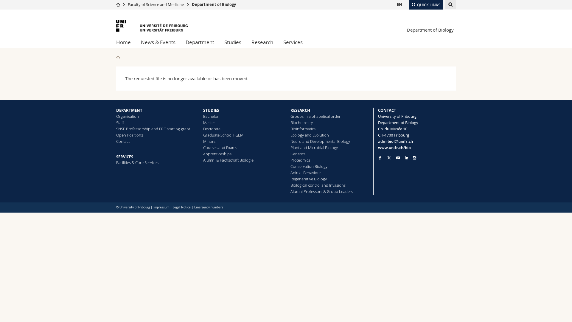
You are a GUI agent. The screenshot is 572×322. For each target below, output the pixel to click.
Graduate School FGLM (223, 135)
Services (293, 42)
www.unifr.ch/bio (394, 147)
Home (123, 42)
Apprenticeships (217, 154)
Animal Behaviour (305, 172)
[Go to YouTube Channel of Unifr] (398, 158)
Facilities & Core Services (137, 162)
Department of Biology (214, 4)
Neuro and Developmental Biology (320, 141)
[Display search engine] (450, 4)
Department (200, 42)
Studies (232, 42)
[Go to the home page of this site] (118, 57)
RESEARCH (300, 110)
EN (399, 4)
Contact (123, 141)
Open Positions (129, 135)
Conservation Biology (308, 166)
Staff (120, 122)
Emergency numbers (208, 207)
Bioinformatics (302, 128)
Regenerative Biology (308, 179)
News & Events (158, 42)
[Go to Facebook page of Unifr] (380, 157)
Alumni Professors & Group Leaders (321, 191)
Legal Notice (182, 207)
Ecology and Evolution (309, 135)
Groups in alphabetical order (315, 116)
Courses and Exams (220, 147)
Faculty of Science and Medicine (156, 4)
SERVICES (124, 157)
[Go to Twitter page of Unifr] (389, 157)
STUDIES (211, 110)
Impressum (161, 207)
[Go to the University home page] (152, 26)
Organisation (127, 116)
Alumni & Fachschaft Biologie (228, 160)
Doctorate (211, 128)
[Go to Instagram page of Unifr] (414, 158)
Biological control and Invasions (318, 185)
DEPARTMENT (129, 110)
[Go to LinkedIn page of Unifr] (406, 158)
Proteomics (300, 160)
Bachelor (211, 116)
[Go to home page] (118, 4)
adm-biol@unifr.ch (395, 141)
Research (262, 42)
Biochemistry (301, 122)
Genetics (297, 154)
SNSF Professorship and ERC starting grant (153, 128)
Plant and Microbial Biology (314, 147)
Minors (209, 141)
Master (209, 122)
